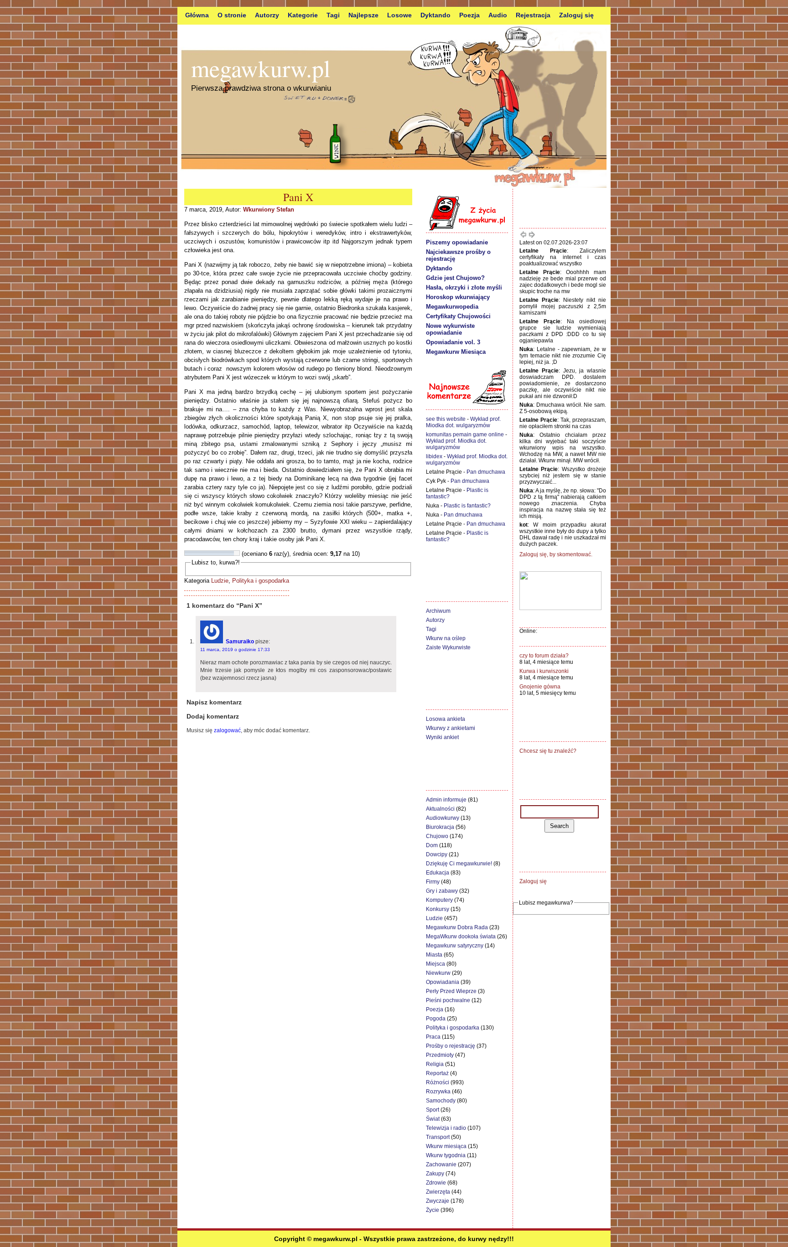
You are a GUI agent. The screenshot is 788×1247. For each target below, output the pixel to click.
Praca (433, 1037)
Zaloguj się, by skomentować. (555, 554)
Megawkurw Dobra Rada (457, 927)
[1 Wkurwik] (187, 553)
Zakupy (435, 1173)
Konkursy (437, 909)
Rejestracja (533, 15)
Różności (437, 1082)
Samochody (441, 1100)
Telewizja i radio (446, 1128)
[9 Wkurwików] (231, 553)
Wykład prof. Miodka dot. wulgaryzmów (463, 422)
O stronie (232, 15)
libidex (434, 456)
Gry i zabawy (442, 891)
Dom (432, 845)
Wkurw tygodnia (446, 1155)
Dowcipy (436, 854)
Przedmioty (440, 1055)
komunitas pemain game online (465, 434)
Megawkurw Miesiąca (456, 351)
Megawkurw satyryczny (454, 945)
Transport (438, 1137)
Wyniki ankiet (442, 737)
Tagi (333, 15)
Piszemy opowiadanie (457, 242)
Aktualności (440, 809)
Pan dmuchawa (486, 472)
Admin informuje (446, 800)
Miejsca (435, 964)
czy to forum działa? (544, 655)
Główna (197, 15)
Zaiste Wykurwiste (448, 647)
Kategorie (303, 15)
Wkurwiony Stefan (268, 209)
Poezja (469, 15)
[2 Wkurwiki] (193, 553)
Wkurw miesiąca (446, 1146)
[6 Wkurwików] (215, 553)
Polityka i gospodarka (260, 580)
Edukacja (437, 872)
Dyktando (435, 15)
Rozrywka (438, 1091)
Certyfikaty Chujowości (458, 316)
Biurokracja (440, 827)
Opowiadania (442, 982)
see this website (446, 419)
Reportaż (437, 1073)
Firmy (433, 882)
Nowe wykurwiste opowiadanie (450, 329)
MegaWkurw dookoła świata (461, 936)
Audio (497, 15)
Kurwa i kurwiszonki (544, 671)
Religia (435, 1064)
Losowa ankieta (445, 719)
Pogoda (436, 1018)
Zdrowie (436, 1183)
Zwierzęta (438, 1192)
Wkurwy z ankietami (450, 728)
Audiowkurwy (442, 818)
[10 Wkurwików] (236, 553)
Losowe (399, 15)
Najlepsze (363, 15)
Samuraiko (240, 641)
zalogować (227, 730)
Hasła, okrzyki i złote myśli (464, 287)
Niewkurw (438, 973)
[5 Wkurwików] (209, 553)
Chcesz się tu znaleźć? (547, 751)
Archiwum (438, 611)
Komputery (439, 900)
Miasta (434, 955)
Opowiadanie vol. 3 (453, 342)
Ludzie (219, 580)
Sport (432, 1110)
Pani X (298, 197)
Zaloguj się (576, 15)
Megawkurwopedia (452, 306)
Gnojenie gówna (539, 686)
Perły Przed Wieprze (451, 991)
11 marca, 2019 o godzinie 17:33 (235, 649)
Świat (433, 1119)
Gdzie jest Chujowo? (455, 277)
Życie (432, 1210)
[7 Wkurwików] (220, 553)
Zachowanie (441, 1164)
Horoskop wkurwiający (458, 297)
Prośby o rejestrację (450, 1046)
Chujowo (437, 836)
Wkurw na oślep (446, 638)
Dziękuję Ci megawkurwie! (459, 863)
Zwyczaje (437, 1201)
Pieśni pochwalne (448, 1000)
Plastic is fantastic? (467, 505)
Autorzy (267, 15)
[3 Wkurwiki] (198, 553)
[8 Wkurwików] (225, 553)
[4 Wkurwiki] (204, 553)
